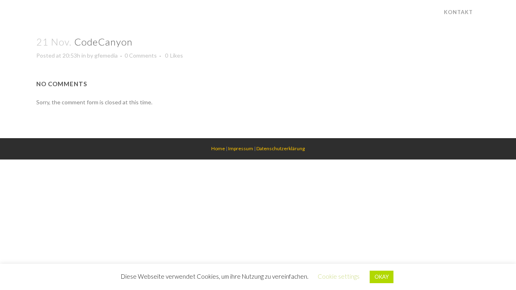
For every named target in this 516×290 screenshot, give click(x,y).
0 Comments (141, 55)
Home (218, 148)
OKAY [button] (382, 276)
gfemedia (106, 55)
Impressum (240, 148)
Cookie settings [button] (339, 276)
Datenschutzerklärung (280, 148)
